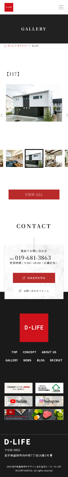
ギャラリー (22, 46)
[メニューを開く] (61, 7)
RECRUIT (56, 360)
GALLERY (11, 360)
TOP (14, 352)
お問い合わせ (22, 373)
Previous (1, 115)
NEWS (27, 360)
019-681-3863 (33, 257)
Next (66, 115)
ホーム (10, 46)
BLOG (41, 360)
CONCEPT (29, 352)
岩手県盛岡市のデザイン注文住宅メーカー (33, 466)
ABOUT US (49, 352)
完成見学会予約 (44, 373)
